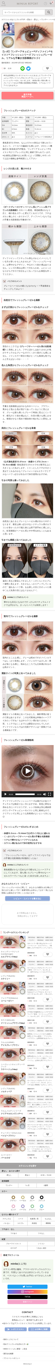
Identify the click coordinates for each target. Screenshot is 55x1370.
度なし (9, 1175)
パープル (22, 1209)
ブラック (41, 1201)
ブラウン (13, 1201)
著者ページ (27, 1302)
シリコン (41, 1244)
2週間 (46, 1185)
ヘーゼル (22, 1201)
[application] (28, 771)
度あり (27, 1175)
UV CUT (14, 1248)
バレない (7, 1223)
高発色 (34, 1223)
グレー (32, 1201)
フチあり (13, 1233)
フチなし (41, 1233)
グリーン (32, 1209)
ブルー (41, 1209)
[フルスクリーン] (49, 794)
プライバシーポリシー (11, 1358)
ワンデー (9, 1185)
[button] (27, 771)
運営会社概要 (8, 1354)
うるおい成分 (41, 1248)
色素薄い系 (34, 1219)
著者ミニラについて (10, 1339)
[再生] (5, 794)
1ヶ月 (27, 1185)
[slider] (25, 794)
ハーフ (20, 1219)
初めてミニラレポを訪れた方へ (15, 1344)
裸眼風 (48, 1223)
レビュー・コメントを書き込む (27, 898)
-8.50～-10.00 (45, 1175)
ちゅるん (48, 1219)
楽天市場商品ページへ (27, 95)
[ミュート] (44, 794)
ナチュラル (7, 1219)
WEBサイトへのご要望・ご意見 (15, 1349)
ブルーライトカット (13, 1244)
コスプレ (20, 1223)
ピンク (13, 1209)
